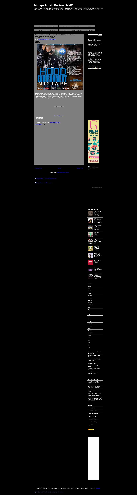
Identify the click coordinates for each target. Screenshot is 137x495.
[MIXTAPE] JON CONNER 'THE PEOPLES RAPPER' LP (97, 213)
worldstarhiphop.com (94, 421)
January (90, 295)
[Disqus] (59, 145)
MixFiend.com (92, 416)
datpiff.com (92, 408)
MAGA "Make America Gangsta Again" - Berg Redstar (93, 365)
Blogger (98, 488)
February (90, 293)
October (90, 302)
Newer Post (38, 168)
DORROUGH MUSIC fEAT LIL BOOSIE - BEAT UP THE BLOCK (97, 220)
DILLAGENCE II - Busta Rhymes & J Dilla (93, 372)
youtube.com (92, 424)
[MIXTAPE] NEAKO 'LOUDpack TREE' (96, 234)
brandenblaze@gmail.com (94, 62)
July (89, 309)
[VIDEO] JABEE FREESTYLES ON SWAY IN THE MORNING (98, 255)
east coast (41, 39)
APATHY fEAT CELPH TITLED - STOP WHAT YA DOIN (98, 241)
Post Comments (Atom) (63, 172)
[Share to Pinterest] (42, 118)
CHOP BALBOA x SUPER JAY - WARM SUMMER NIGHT (98, 268)
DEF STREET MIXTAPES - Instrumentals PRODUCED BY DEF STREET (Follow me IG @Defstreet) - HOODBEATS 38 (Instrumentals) (95, 398)
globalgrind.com (93, 410)
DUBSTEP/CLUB (89, 30)
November (90, 300)
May (89, 314)
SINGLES (40, 30)
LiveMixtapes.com (93, 413)
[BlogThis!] (38, 118)
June (89, 312)
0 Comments (38, 124)
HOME (40, 26)
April (89, 288)
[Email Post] (44, 124)
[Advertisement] (60, 19)
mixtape (46, 39)
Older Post (80, 168)
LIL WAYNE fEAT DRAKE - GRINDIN (97, 261)
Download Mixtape (59, 115)
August (89, 286)
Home (59, 168)
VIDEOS (52, 26)
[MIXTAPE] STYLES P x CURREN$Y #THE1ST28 (96, 248)
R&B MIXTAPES (65, 26)
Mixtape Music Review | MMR (53, 5)
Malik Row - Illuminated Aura (94, 393)
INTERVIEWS (52, 30)
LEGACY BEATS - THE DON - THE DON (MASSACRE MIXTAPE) (94, 383)
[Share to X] (39, 118)
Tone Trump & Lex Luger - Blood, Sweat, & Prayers (94, 387)
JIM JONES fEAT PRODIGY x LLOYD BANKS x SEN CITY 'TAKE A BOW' (97, 276)
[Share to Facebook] (40, 118)
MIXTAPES (65, 30)
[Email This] (36, 118)
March (89, 290)
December (90, 297)
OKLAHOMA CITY (76, 26)
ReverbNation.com (93, 419)
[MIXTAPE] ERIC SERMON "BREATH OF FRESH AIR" (97, 227)
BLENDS (89, 26)
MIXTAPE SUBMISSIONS (77, 30)
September (90, 305)
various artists (52, 39)
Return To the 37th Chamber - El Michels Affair (94, 359)
